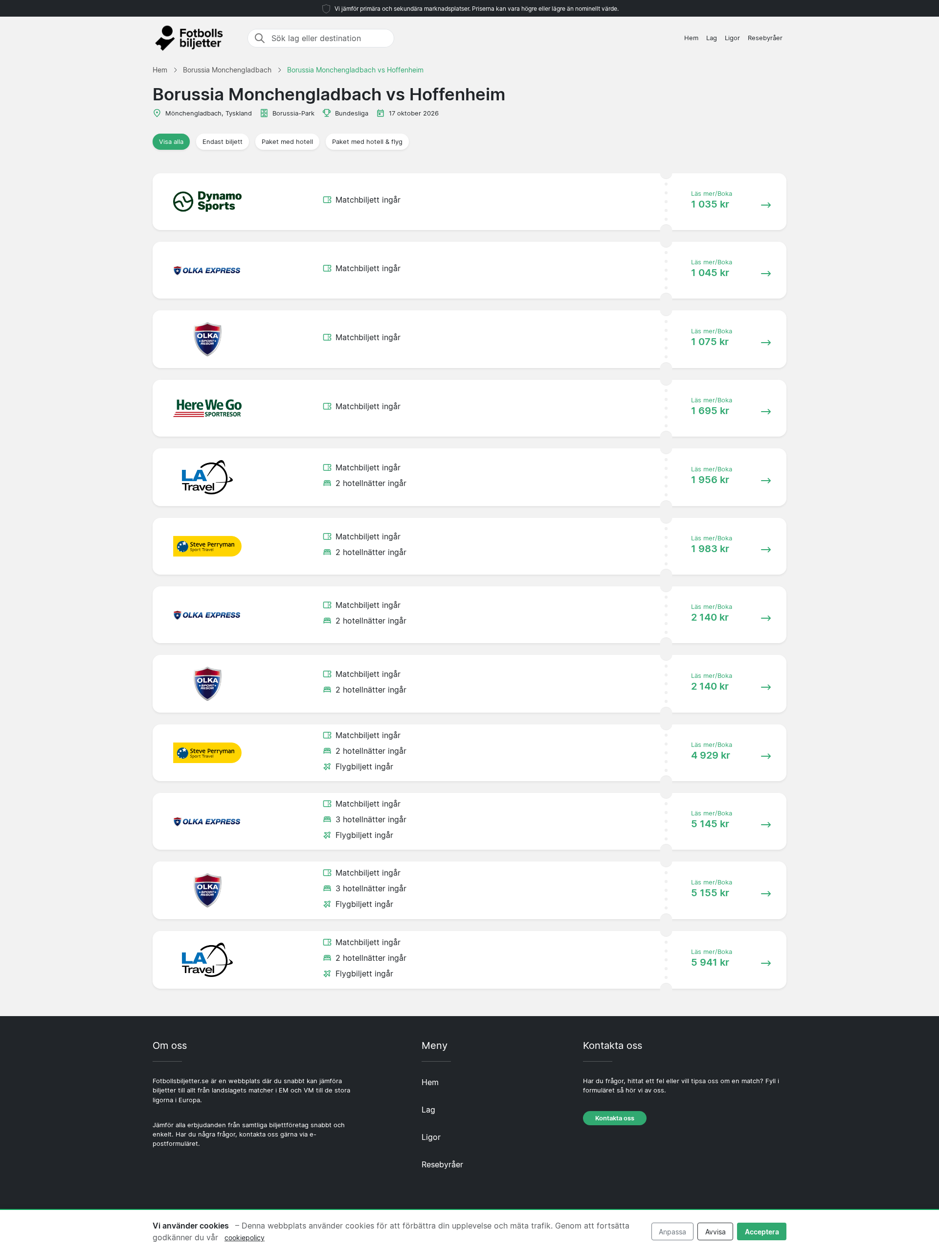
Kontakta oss (614, 1118)
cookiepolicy (244, 1237)
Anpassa (672, 1232)
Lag (711, 38)
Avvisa (715, 1232)
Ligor (732, 38)
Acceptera (762, 1232)
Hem (691, 38)
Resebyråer (765, 38)
